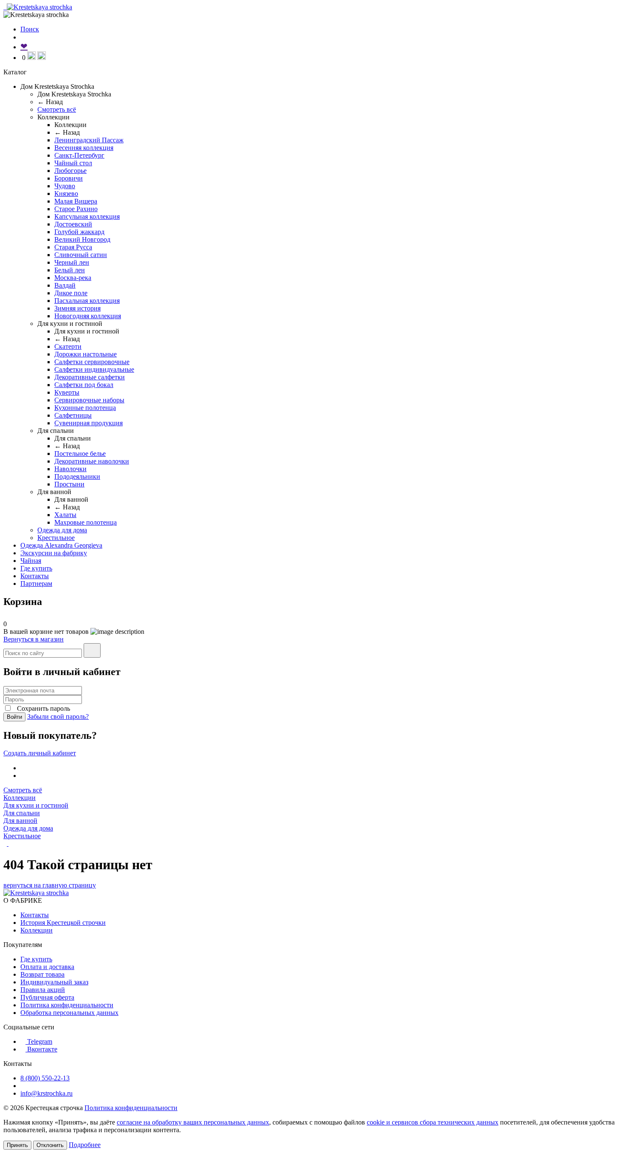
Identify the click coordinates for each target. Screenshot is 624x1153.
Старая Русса (73, 247)
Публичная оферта (47, 997)
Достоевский (73, 224)
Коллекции (19, 797)
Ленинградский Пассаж (89, 140)
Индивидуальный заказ (54, 982)
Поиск (29, 29)
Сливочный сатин (80, 254)
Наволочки (70, 468)
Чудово (64, 185)
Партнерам (36, 583)
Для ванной (20, 820)
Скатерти (68, 346)
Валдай (65, 285)
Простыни (69, 484)
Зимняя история (77, 308)
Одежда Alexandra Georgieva (61, 545)
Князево (66, 193)
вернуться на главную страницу (49, 885)
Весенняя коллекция (83, 147)
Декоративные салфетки (89, 377)
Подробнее (85, 1144)
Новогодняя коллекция (87, 315)
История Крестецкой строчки (63, 922)
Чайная (30, 560)
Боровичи (68, 178)
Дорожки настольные (85, 354)
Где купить (36, 568)
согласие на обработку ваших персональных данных (193, 1122)
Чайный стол (73, 163)
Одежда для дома (62, 530)
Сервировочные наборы (89, 400)
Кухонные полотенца (85, 407)
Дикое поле (70, 293)
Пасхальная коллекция (87, 300)
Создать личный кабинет (39, 753)
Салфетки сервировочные (91, 361)
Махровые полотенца (85, 522)
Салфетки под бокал (83, 384)
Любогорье (70, 170)
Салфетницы (73, 415)
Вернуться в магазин (33, 639)
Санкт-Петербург (79, 155)
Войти (14, 717)
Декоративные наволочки (91, 461)
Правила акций (42, 989)
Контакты (34, 575)
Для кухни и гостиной (35, 805)
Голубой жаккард (79, 231)
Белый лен (69, 270)
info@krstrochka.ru (46, 1093)
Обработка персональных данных (69, 1012)
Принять (17, 1145)
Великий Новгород (82, 239)
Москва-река (72, 277)
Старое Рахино (76, 208)
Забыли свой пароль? (58, 716)
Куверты (66, 392)
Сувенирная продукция (88, 423)
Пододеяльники (77, 476)
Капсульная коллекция (87, 216)
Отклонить (50, 1145)
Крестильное (56, 537)
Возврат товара (42, 974)
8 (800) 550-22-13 (45, 1078)
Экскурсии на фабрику (53, 553)
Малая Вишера (75, 201)
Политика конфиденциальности (66, 1005)
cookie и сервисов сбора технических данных (432, 1122)
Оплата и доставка (47, 966)
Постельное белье (80, 453)
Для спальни (21, 813)
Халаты (65, 514)
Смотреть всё (56, 109)
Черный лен (71, 262)
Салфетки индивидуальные (94, 369)
